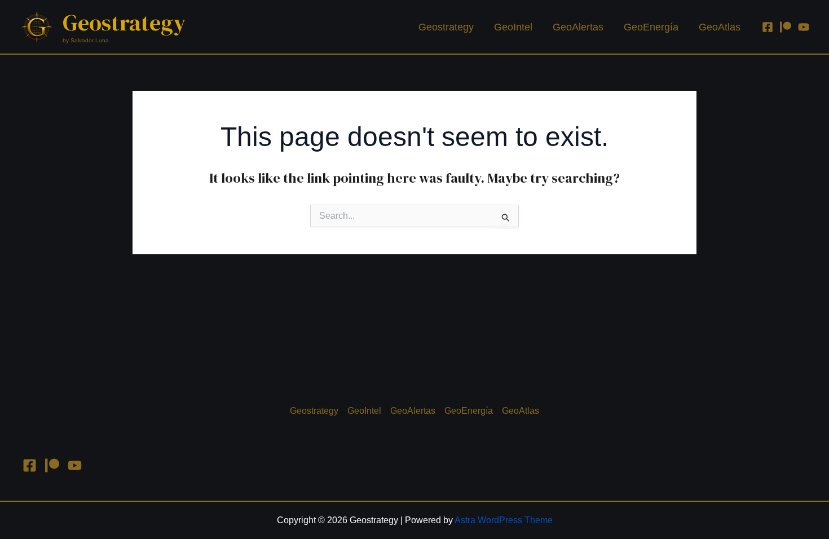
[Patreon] (785, 27)
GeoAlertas (578, 27)
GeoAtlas (719, 27)
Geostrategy (124, 22)
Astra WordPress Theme (504, 520)
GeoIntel (513, 27)
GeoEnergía (651, 27)
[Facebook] (767, 27)
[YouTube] (803, 27)
